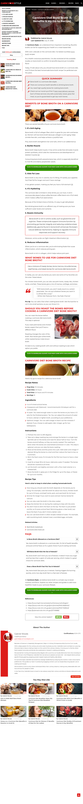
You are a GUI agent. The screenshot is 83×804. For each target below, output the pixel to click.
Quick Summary (6, 8)
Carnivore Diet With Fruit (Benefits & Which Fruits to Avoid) (69, 699)
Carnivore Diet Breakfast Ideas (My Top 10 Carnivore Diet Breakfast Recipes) (40, 700)
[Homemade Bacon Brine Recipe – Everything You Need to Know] (2, 77)
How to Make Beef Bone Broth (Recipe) (11, 699)
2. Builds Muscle (7, 16)
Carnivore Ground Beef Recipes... (14, 82)
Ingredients (6, 41)
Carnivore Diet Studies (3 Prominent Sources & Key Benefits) (68, 722)
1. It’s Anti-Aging (7, 14)
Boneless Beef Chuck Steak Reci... (13, 64)
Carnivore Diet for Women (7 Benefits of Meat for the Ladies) (41, 722)
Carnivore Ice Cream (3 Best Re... (13, 70)
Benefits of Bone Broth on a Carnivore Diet (10, 11)
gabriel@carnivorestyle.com (24, 639)
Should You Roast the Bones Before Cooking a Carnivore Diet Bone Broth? (11, 33)
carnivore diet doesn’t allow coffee (37, 195)
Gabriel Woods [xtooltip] (46, 38)
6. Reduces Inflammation (10, 25)
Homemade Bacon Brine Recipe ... (14, 76)
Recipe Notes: (6, 39)
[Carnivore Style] (11, 3)
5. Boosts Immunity (8, 23)
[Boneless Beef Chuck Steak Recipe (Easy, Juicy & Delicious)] (2, 65)
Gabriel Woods (21, 634)
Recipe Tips (5, 45)
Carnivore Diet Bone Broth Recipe (11, 36)
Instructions (6, 43)
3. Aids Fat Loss (7, 19)
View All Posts (76, 676)
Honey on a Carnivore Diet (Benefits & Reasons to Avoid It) (14, 722)
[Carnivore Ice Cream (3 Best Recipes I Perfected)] (2, 71)
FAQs (3, 47)
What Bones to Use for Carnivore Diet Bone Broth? (11, 28)
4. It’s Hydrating (7, 21)
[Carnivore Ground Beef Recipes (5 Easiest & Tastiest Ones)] (2, 82)
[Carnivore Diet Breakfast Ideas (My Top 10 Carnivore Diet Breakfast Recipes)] (2, 88)
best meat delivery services (64, 91)
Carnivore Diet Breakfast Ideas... (12, 87)
